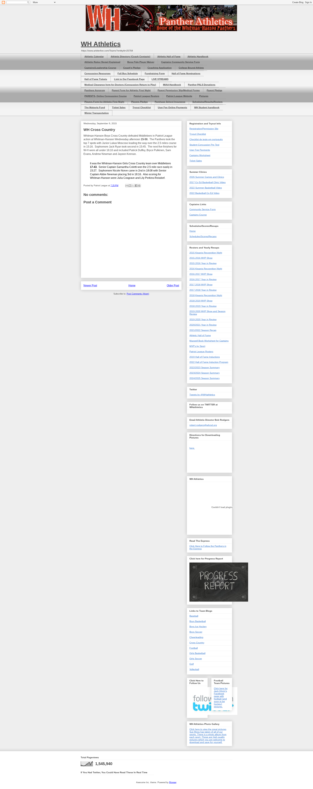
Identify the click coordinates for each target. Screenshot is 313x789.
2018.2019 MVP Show (200, 300)
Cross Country (196, 642)
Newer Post (90, 285)
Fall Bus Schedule (128, 73)
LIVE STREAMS (160, 79)
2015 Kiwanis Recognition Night (205, 252)
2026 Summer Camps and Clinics (206, 177)
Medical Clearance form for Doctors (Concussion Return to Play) (120, 84)
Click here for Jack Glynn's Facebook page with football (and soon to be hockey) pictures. (221, 697)
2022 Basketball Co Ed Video (204, 193)
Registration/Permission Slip (203, 128)
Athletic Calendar (94, 56)
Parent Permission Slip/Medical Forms (179, 90)
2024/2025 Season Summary (204, 378)
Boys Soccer (195, 632)
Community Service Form (202, 209)
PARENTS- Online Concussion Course (105, 96)
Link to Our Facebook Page (129, 79)
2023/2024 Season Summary (204, 373)
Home (131, 285)
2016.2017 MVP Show (200, 274)
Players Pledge (139, 101)
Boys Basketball (197, 621)
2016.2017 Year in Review (202, 279)
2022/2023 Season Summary (204, 367)
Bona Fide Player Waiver (140, 62)
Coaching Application (160, 67)
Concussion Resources (97, 73)
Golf (191, 664)
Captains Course (198, 214)
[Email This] (126, 185)
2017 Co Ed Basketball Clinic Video (207, 182)
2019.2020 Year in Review (202, 319)
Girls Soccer (195, 658)
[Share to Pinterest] (139, 185)
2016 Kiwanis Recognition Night (205, 268)
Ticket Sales (119, 107)
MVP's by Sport (197, 346)
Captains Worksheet (199, 155)
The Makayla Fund (94, 107)
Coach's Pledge (132, 67)
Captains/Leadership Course (100, 67)
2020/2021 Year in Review (202, 325)
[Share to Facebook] (136, 185)
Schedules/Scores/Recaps (202, 236)
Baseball (193, 616)
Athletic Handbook (197, 56)
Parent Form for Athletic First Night (131, 90)
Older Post (173, 285)
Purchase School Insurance (170, 101)
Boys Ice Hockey (198, 626)
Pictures (203, 96)
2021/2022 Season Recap (202, 330)
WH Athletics (101, 44)
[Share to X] (133, 185)
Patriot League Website (179, 96)
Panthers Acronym (94, 90)
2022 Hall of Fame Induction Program (208, 362)
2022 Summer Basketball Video (205, 187)
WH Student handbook (206, 107)
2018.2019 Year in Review (202, 306)
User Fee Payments (199, 150)
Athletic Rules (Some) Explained (102, 62)
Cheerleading (196, 637)
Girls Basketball (197, 653)
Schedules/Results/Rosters (207, 101)
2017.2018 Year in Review (202, 290)
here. (192, 448)
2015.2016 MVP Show (200, 258)
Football (193, 648)
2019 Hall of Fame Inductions (204, 357)
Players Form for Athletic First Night (104, 101)
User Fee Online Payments (172, 107)
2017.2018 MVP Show (200, 284)
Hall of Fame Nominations (186, 73)
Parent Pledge (214, 90)
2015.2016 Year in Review (202, 263)
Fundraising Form (155, 73)
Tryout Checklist (142, 107)
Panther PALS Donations (201, 84)
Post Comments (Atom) (138, 294)
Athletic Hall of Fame (168, 56)
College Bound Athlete (191, 67)
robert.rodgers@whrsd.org (203, 425)
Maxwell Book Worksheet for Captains (209, 340)
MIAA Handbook (172, 84)
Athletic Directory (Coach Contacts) (130, 56)
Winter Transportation (96, 113)
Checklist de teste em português (206, 139)
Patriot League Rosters (146, 96)
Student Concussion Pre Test (204, 144)
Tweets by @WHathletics (202, 394)
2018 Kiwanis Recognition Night (205, 295)
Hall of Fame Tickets (95, 79)
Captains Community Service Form (180, 62)
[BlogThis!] (130, 185)
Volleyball (194, 669)
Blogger (172, 782)
